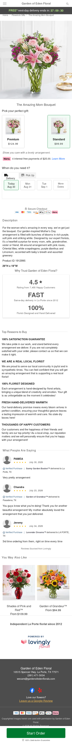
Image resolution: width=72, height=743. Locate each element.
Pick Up (30, 175)
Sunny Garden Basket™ (38, 468)
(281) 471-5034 (36, 675)
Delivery (10, 177)
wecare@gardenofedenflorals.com (36, 678)
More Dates (60, 185)
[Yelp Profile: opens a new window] (39, 690)
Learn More (58, 158)
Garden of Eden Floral (36, 3)
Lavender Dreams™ (36, 532)
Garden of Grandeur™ (37, 496)
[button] (65, 735)
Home (5, 15)
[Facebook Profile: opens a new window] (32, 690)
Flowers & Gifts (18, 15)
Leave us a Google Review (36, 701)
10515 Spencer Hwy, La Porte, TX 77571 (36, 672)
